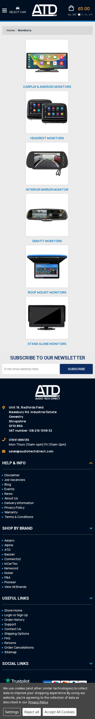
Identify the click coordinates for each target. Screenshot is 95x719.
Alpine (8, 545)
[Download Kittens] (80, 14)
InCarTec (11, 563)
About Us (11, 498)
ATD (7, 550)
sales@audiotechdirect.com (31, 451)
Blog (7, 484)
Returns (10, 643)
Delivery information (19, 503)
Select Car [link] (17, 12)
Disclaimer (12, 475)
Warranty (11, 512)
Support (10, 624)
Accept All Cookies (59, 712)
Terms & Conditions (18, 517)
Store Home (13, 610)
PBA (7, 577)
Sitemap (10, 652)
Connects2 (12, 559)
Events (9, 489)
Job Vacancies (14, 480)
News (8, 493)
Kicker (8, 573)
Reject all (31, 712)
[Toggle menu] (4, 10)
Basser (9, 554)
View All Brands (15, 587)
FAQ (7, 638)
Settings (12, 712)
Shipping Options (16, 633)
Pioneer (10, 582)
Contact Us (12, 629)
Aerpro (9, 540)
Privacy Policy (14, 507)
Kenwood (11, 568)
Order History (14, 619)
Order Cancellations (19, 647)
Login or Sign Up (16, 615)
